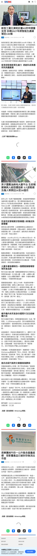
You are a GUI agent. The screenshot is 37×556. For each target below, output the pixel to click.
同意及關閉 (30, 551)
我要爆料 (20, 544)
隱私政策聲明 (4, 544)
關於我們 (3, 541)
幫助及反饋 (21, 541)
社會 (3, 37)
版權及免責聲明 (22, 538)
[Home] (8, 2)
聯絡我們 (3, 538)
